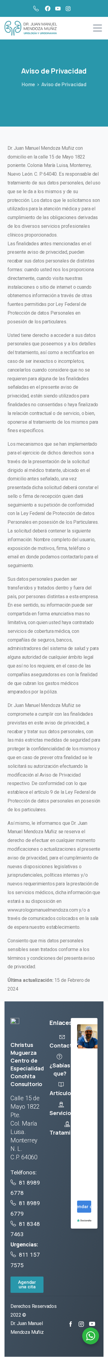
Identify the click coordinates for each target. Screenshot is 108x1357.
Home (28, 84)
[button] (27, 1285)
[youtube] (58, 8)
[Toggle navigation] (98, 28)
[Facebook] (48, 8)
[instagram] (68, 8)
